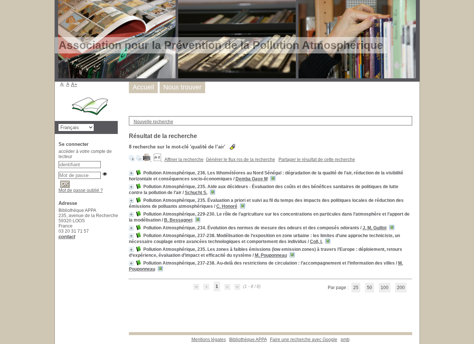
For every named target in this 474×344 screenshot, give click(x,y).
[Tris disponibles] (158, 159)
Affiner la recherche (184, 159)
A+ (74, 84)
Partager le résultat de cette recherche (316, 159)
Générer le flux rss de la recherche (240, 159)
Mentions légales (208, 339)
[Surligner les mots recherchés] (232, 147)
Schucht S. (196, 192)
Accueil (143, 87)
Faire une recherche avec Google (303, 339)
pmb (345, 339)
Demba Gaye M (252, 178)
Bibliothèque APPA (248, 339)
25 (355, 287)
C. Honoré (226, 206)
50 (369, 287)
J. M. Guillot (375, 227)
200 (401, 287)
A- (62, 84)
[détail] (131, 173)
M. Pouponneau (271, 255)
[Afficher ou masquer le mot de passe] (105, 174)
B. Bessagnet (178, 220)
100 (384, 287)
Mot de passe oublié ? (81, 190)
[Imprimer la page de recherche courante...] (147, 159)
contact (67, 236)
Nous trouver (182, 87)
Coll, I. (316, 241)
